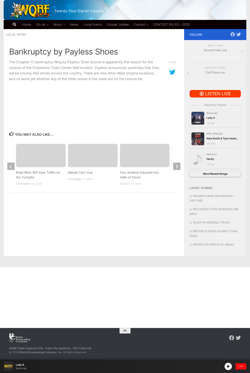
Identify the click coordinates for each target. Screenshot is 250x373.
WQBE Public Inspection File (26, 348)
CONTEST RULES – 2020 (171, 24)
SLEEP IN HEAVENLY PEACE (211, 222)
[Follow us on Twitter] (238, 34)
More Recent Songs (215, 173)
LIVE (240, 366)
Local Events (93, 24)
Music (58, 24)
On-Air (41, 24)
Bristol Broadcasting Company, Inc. (41, 352)
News (74, 24)
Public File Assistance (58, 348)
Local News (15, 34)
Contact (139, 24)
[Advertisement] (125, 294)
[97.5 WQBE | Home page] (30, 10)
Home (26, 24)
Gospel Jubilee (118, 24)
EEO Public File (82, 348)
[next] (176, 166)
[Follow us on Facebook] (233, 34)
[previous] (11, 166)
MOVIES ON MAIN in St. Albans (213, 244)
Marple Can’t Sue (80, 172)
